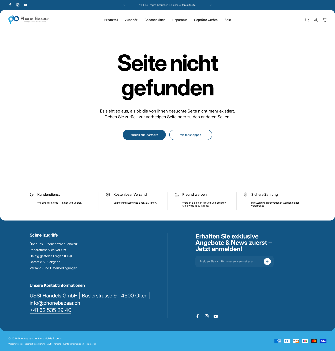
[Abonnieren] (267, 261)
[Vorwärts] (210, 5)
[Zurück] (124, 5)
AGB (49, 344)
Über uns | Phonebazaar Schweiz (54, 244)
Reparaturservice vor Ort (48, 250)
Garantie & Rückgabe (45, 262)
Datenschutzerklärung (35, 344)
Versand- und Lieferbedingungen (53, 268)
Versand (57, 344)
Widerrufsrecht (15, 344)
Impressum (91, 344)
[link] (50, 310)
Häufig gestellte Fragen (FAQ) (51, 256)
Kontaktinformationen (73, 344)
